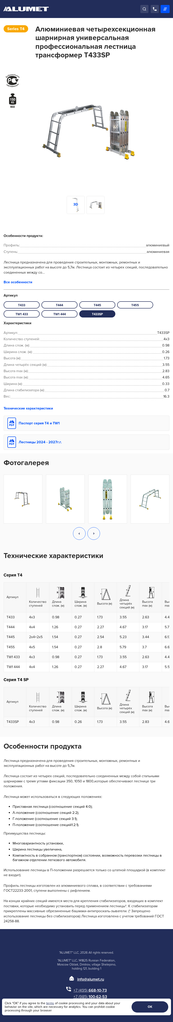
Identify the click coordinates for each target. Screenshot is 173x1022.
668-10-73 (90, 990)
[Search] (144, 9)
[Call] (155, 9)
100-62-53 (90, 996)
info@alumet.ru (90, 979)
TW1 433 (22, 314)
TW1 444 (59, 314)
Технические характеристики (28, 408)
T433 (21, 305)
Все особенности (18, 282)
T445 (97, 305)
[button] (79, 534)
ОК (150, 1007)
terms (50, 1003)
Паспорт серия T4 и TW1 (39, 423)
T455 (135, 305)
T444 (59, 305)
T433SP (97, 314)
